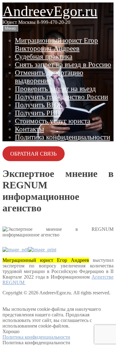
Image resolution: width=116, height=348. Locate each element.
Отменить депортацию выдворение (49, 77)
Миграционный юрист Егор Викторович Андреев (56, 44)
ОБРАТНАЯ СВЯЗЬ (33, 154)
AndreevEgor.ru (49, 11)
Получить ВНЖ (39, 105)
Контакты (29, 129)
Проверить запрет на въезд (55, 89)
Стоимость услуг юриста (52, 121)
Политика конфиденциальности (62, 137)
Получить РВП (37, 113)
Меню (10, 28)
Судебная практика (43, 56)
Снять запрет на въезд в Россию (63, 64)
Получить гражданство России (61, 97)
